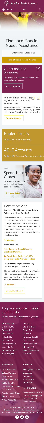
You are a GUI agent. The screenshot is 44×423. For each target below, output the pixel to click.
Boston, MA (7, 330)
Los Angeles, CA (9, 343)
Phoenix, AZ (28, 347)
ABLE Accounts (9, 400)
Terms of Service (35, 412)
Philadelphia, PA (30, 343)
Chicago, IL (28, 323)
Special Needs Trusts (11, 393)
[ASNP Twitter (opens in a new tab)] (22, 417)
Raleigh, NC (7, 337)
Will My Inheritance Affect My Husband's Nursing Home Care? (18, 100)
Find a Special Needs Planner (22, 60)
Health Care (7, 376)
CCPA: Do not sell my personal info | (15, 412)
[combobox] (22, 53)
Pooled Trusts (8, 396)
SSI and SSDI (8, 389)
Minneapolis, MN (9, 350)
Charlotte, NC (8, 333)
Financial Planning (10, 379)
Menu (24, 9)
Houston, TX (7, 340)
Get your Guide (13, 193)
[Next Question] (38, 98)
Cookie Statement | (33, 410)
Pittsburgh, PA (8, 323)
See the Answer (14, 118)
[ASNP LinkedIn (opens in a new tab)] (27, 417)
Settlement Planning (11, 386)
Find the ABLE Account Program (24, 156)
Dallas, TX (27, 330)
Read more (9, 240)
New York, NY (8, 353)
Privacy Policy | (19, 410)
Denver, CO (28, 333)
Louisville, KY (7, 347)
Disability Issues (9, 369)
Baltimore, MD (8, 327)
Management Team (31, 369)
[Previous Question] (32, 98)
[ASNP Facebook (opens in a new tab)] (17, 417)
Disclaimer (27, 373)
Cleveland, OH (29, 327)
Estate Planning (9, 373)
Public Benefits (8, 383)
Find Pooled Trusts (18, 139)
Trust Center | (9, 410)
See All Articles (13, 290)
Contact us (28, 376)
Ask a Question (13, 86)
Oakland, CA (28, 340)
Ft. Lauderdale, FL (30, 337)
